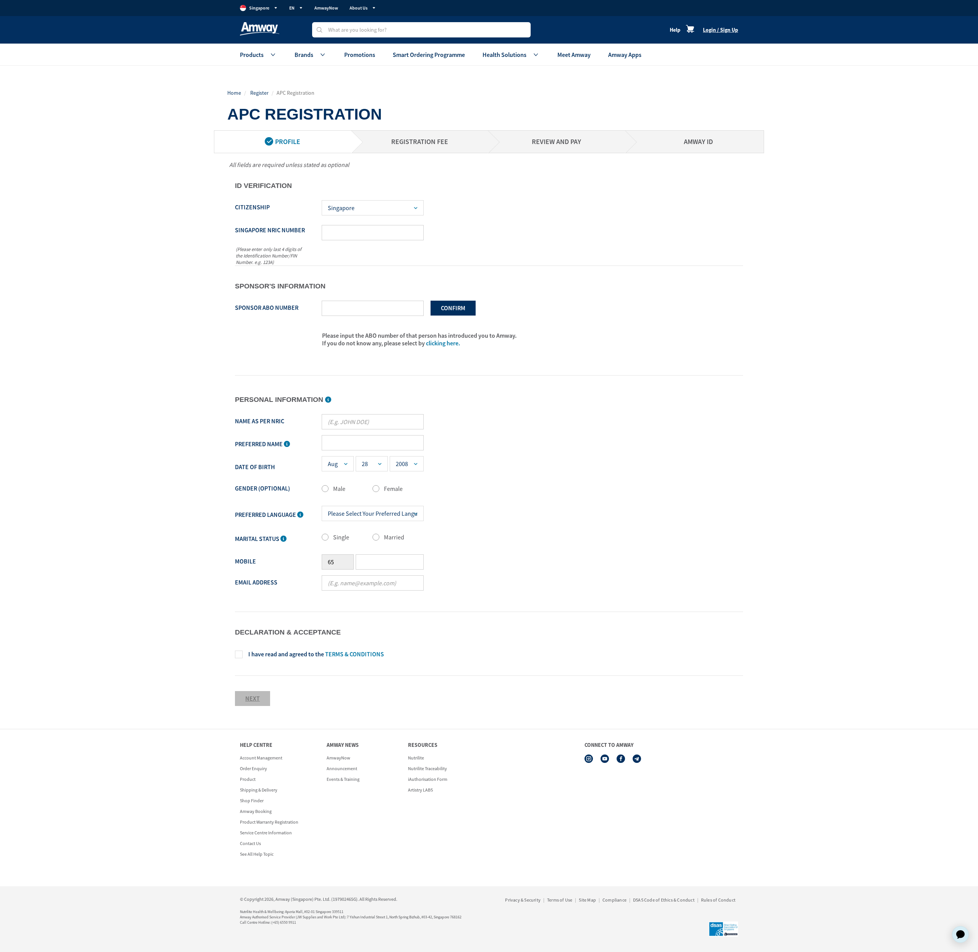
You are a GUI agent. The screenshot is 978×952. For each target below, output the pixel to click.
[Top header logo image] (259, 29)
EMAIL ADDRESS (256, 582)
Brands (304, 54)
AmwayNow (326, 8)
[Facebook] (621, 758)
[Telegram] (637, 758)
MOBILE (245, 561)
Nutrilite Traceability (427, 768)
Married (394, 537)
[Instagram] (589, 758)
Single (341, 537)
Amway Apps (624, 54)
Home (234, 92)
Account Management (261, 758)
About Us (359, 8)
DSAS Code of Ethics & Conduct (664, 900)
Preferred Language (266, 514)
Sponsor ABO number (266, 307)
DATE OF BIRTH (255, 467)
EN (292, 8)
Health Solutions (504, 54)
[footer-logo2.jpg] (723, 929)
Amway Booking (256, 811)
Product (248, 779)
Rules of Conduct (718, 900)
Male (339, 488)
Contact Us (250, 843)
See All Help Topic (257, 854)
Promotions (359, 54)
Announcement (342, 768)
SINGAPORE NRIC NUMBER (270, 230)
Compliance (614, 900)
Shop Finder (252, 800)
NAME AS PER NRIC (259, 421)
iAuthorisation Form (427, 779)
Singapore (259, 8)
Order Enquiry (253, 768)
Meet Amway (574, 54)
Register (259, 92)
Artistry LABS (420, 790)
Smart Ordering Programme (429, 54)
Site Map (587, 900)
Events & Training (343, 779)
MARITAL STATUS (257, 538)
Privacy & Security (523, 900)
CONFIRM (453, 308)
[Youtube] (605, 758)
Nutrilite (416, 758)
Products (252, 54)
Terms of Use (559, 900)
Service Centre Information (266, 832)
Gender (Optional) (262, 488)
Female (393, 488)
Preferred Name (259, 444)
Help (675, 29)
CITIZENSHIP (252, 207)
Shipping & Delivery (258, 790)
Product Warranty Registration (269, 822)
